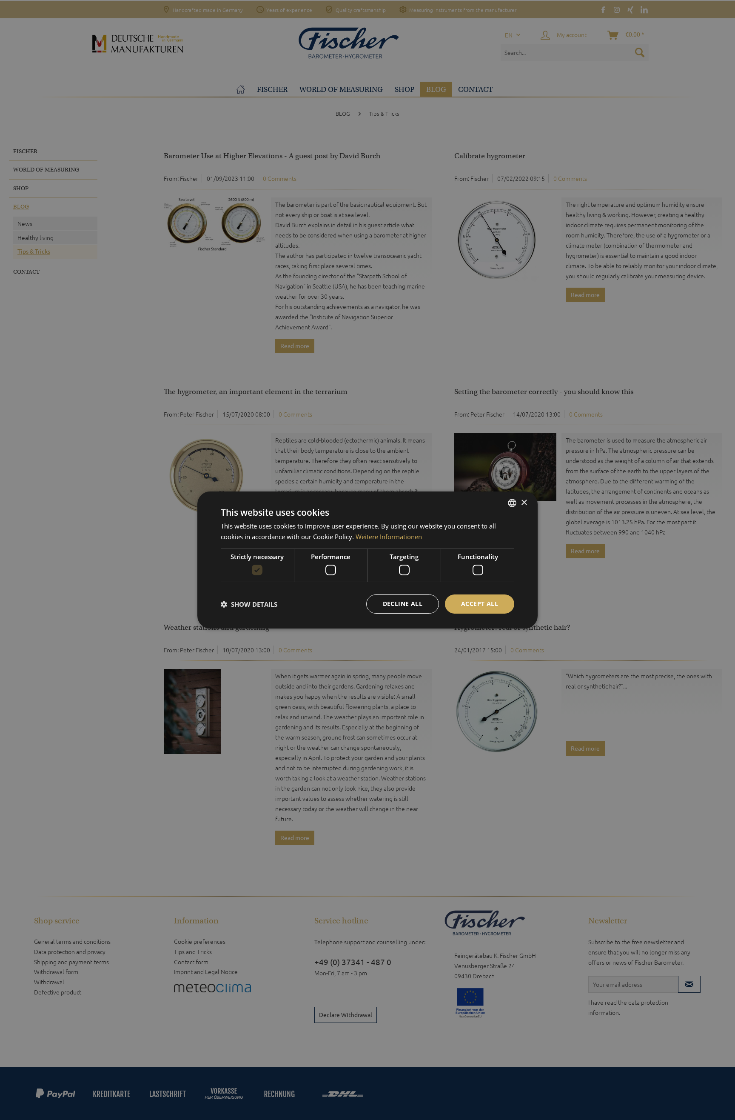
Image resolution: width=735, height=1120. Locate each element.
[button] (249, 604)
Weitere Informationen (389, 536)
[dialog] (367, 560)
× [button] (524, 502)
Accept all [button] (479, 604)
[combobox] (512, 503)
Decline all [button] (402, 604)
